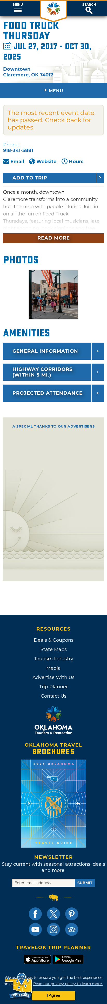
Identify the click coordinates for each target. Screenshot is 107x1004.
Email (17, 161)
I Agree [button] (53, 995)
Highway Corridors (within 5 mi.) (42, 372)
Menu (18, 4)
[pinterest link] (71, 913)
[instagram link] (53, 929)
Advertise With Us (53, 677)
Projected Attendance (47, 393)
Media (53, 668)
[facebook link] (35, 913)
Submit (84, 882)
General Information (45, 351)
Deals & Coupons (53, 640)
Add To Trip (29, 178)
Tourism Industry (53, 659)
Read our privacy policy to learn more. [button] (68, 983)
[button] (18, 8)
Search (89, 4)
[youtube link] (35, 929)
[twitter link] (53, 913)
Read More (53, 238)
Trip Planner (53, 687)
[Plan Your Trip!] (19, 985)
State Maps (54, 649)
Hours (76, 161)
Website (46, 161)
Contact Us (53, 696)
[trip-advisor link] (71, 929)
